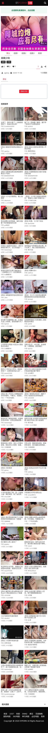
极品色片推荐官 (32, 645)
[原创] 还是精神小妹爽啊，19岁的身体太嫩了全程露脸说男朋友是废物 (35, 642)
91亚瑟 (30, 595)
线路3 (32, 53)
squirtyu (6, 151)
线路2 (24, 53)
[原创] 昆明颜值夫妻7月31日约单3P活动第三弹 (35, 617)
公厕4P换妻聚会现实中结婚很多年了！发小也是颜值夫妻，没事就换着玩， (12, 667)
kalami (30, 546)
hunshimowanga (9, 694)
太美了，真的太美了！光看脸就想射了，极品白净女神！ (12, 123)
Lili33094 (31, 398)
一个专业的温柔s (9, 398)
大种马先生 (7, 643)
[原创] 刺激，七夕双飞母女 (33, 221)
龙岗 (3, 62)
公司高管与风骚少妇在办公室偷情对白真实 (12, 345)
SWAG (24, 714)
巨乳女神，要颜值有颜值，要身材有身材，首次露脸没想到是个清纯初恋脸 (35, 445)
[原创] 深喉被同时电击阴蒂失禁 (12, 295)
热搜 (18, 714)
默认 (8, 53)
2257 (11, 714)
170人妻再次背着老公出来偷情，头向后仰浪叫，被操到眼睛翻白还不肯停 (35, 691)
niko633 (6, 618)
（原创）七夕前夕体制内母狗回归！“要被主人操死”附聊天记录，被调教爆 (35, 198)
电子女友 (30, 250)
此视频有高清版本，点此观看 (23, 10)
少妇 (8, 62)
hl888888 (7, 521)
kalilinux (30, 273)
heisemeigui (8, 250)
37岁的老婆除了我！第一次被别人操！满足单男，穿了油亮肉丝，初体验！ (12, 494)
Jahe (5, 297)
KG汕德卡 (31, 373)
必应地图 (35, 716)
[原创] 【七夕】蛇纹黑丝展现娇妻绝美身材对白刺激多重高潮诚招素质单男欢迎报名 (35, 296)
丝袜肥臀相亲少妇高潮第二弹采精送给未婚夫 (35, 320)
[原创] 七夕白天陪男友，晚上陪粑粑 (12, 197)
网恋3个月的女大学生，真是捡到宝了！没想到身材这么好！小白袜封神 (12, 370)
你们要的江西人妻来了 (9, 542)
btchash (30, 299)
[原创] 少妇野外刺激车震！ (10, 641)
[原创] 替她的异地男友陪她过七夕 (12, 148)
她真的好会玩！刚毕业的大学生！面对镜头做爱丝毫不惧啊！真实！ (35, 543)
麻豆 (31, 714)
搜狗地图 (6, 716)
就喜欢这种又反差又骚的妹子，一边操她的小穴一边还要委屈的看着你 (12, 272)
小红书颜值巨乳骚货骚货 (9, 616)
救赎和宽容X (31, 151)
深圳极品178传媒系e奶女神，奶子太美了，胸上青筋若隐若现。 (35, 246)
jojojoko (6, 544)
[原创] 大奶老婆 (6, 468)
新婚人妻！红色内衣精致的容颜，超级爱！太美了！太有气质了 (12, 691)
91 (24, 2)
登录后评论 (24, 91)
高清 (40, 53)
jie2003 (30, 126)
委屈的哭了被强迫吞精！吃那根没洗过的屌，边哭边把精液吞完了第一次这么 (12, 420)
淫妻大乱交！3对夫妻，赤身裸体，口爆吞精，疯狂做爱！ (35, 345)
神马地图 (25, 716)
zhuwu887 (7, 496)
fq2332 (6, 324)
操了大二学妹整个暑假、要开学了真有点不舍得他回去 (35, 123)
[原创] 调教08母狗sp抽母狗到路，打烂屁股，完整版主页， (34, 518)
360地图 (16, 716)
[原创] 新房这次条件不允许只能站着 (35, 468)
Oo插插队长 (7, 274)
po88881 (7, 225)
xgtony (7, 73)
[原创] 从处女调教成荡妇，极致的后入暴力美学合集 (35, 567)
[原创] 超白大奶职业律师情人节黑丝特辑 (35, 148)
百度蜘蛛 (39, 714)
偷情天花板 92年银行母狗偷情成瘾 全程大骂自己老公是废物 (35, 419)
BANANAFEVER (9, 176)
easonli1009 (8, 373)
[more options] (45, 704)
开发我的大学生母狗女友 (33, 492)
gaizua (6, 470)
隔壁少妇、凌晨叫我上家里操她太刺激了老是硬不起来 (35, 666)
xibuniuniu (7, 200)
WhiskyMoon (32, 571)
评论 (4, 79)
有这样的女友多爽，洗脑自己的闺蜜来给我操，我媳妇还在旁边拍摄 (12, 568)
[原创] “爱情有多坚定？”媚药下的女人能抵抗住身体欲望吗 (35, 394)
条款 (5, 714)
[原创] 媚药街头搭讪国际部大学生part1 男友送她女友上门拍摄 (12, 592)
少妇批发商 (7, 447)
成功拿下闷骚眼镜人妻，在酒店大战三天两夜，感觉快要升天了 (12, 320)
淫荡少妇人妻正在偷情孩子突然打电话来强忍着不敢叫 (35, 370)
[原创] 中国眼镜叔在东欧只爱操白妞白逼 (35, 172)
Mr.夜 (29, 620)
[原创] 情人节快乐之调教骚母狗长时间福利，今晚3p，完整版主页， (12, 395)
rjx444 (30, 324)
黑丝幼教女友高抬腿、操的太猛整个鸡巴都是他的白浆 (12, 222)
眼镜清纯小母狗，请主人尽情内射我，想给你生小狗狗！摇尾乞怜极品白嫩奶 (12, 445)
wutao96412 (32, 495)
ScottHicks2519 (9, 126)
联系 (43, 716)
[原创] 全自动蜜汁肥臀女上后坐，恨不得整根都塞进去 (34, 592)
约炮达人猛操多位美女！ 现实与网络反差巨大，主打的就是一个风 (12, 247)
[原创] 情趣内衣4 (30, 270)
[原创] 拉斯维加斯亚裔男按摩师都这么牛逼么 (12, 172)
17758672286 (32, 200)
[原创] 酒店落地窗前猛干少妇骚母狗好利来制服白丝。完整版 (12, 518)
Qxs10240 (31, 223)
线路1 (16, 53)
